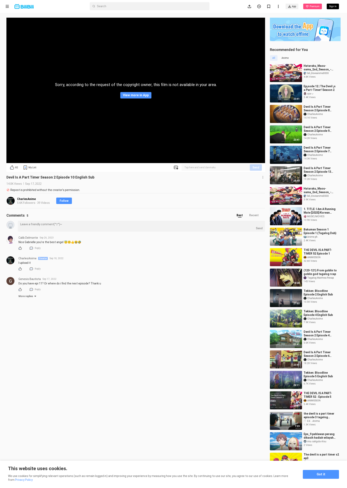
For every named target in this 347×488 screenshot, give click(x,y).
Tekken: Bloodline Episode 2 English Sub (318, 292)
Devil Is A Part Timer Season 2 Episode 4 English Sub (317, 333)
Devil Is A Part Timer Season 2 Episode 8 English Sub (317, 108)
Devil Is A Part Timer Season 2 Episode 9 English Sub (317, 129)
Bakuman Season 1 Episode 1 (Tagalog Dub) (320, 231)
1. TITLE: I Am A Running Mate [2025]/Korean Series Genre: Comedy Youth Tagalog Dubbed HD (320, 210)
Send (255, 167)
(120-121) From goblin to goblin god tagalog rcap (320, 272)
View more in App (136, 95)
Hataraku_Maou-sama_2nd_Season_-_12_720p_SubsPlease (318, 190)
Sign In (298, 68)
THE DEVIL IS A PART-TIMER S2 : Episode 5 (318, 395)
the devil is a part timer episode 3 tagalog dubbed (319, 415)
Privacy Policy (24, 479)
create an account (305, 76)
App (294, 6)
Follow (64, 200)
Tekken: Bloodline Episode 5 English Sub (318, 374)
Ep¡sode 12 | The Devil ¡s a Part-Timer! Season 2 (320, 88)
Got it (321, 474)
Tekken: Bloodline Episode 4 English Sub (318, 313)
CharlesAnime (26, 199)
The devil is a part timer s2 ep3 (321, 456)
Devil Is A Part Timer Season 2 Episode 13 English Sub (317, 169)
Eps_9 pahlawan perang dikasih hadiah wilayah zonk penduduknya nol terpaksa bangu (319, 435)
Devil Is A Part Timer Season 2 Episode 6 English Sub (317, 354)
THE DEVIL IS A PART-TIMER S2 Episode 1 (318, 251)
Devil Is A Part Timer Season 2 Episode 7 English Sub (317, 149)
